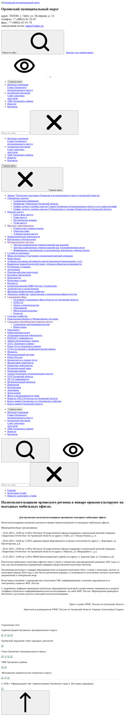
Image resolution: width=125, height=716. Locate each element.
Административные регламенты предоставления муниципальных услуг (44, 261)
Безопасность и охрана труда (22, 360)
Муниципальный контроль (21, 382)
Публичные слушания (18, 266)
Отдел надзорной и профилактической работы (31, 349)
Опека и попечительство (26, 305)
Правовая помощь (16, 371)
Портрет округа (15, 212)
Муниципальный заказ (19, 368)
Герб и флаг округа (23, 214)
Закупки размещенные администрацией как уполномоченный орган (49, 247)
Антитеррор (13, 269)
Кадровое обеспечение (19, 275)
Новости (11, 104)
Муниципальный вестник (20, 354)
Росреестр (12, 283)
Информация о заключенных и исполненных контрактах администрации (51, 250)
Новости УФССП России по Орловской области (32, 398)
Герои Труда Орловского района (24, 346)
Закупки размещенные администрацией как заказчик (41, 244)
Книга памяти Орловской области (25, 404)
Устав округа (20, 223)
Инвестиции (13, 258)
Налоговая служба (16, 280)
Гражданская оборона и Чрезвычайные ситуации (32, 319)
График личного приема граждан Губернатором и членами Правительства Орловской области (62, 209)
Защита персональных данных (23, 340)
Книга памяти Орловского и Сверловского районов (34, 401)
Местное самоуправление (20, 225)
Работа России (14, 357)
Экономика (13, 390)
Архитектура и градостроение (23, 288)
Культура (18, 313)
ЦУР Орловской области (20, 376)
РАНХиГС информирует (20, 338)
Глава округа (20, 217)
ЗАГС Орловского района (20, 343)
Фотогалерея (14, 393)
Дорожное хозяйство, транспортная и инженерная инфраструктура (42, 294)
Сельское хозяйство (17, 316)
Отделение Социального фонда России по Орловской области (45, 299)
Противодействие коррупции (22, 272)
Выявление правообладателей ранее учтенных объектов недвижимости (44, 264)
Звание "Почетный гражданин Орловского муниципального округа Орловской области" (53, 195)
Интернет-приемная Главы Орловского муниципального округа (20, 87)
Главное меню (15, 82)
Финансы (12, 351)
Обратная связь (21, 231)
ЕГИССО (18, 302)
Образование (20, 308)
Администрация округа (25, 234)
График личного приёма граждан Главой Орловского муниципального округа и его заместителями (65, 206)
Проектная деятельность (20, 365)
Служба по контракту (18, 253)
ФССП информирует (18, 379)
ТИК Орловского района (20, 101)
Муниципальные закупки (20, 242)
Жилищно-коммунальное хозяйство (25, 291)
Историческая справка (25, 220)
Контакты (12, 106)
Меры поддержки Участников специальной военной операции (40, 255)
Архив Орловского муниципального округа (30, 373)
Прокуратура (14, 277)
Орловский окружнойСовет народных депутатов (18, 96)
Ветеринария (14, 387)
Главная (11, 490)
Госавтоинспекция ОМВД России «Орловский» (32, 286)
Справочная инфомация (25, 201)
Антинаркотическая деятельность (24, 335)
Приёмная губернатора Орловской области (35, 203)
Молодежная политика (25, 310)
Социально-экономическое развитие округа (30, 321)
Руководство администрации (28, 228)
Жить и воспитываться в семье (23, 395)
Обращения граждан (18, 198)
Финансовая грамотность (20, 362)
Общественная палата (18, 332)
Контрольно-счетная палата (21, 239)
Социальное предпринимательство (31, 324)
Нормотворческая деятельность (23, 236)
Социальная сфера (16, 297)
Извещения (13, 384)
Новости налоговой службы (22, 495)
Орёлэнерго (13, 330)
